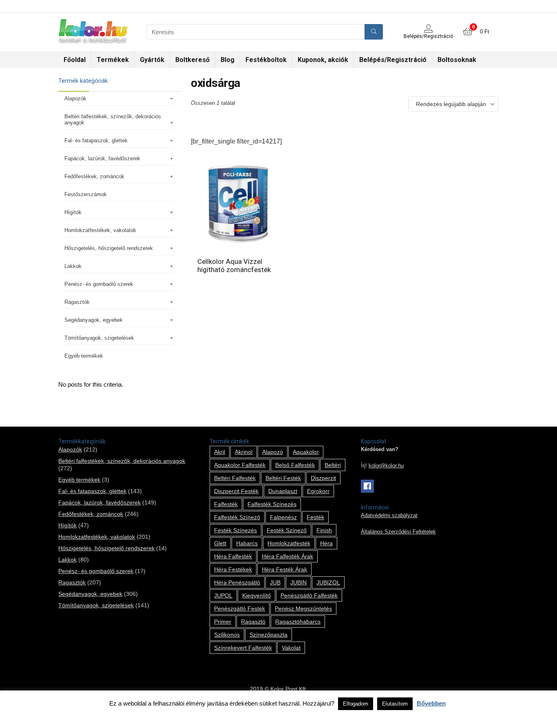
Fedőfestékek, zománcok (94, 176)
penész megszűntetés (303, 608)
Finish (324, 530)
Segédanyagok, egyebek (93, 320)
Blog (227, 60)
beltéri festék (283, 478)
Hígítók (73, 212)
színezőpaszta (268, 634)
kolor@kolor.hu (386, 466)
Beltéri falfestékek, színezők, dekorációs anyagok (112, 119)
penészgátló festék (239, 608)
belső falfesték (295, 465)
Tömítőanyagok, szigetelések (99, 338)
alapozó (272, 452)
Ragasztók (77, 302)
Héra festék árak (284, 569)
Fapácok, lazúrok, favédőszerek (102, 158)
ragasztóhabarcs (297, 621)
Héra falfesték (233, 556)
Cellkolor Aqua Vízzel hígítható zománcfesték (234, 265)
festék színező (287, 530)
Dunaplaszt (282, 491)
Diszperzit (323, 478)
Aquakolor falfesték (239, 465)
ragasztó (253, 621)
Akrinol (243, 452)
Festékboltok (266, 60)
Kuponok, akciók (323, 60)
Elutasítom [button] (395, 704)
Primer (222, 621)
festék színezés (235, 530)
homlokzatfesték (288, 543)
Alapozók (75, 98)
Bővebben (431, 703)
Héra (326, 543)
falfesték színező (237, 517)
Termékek (113, 60)
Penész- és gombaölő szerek (98, 284)
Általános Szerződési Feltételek (398, 532)
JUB (275, 582)
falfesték (226, 504)
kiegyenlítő (256, 595)
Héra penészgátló (237, 582)
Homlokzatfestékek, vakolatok (100, 230)
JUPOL (223, 595)
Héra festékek (233, 569)
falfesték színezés (272, 504)
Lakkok (73, 266)
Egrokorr (318, 491)
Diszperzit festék (236, 491)
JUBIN (298, 582)
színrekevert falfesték (243, 647)
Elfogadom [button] (355, 704)
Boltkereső (192, 60)
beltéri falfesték (235, 478)
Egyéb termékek (83, 356)
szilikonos (227, 634)
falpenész (283, 517)
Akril (219, 452)
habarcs (247, 543)
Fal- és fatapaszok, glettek (96, 140)
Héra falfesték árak (287, 556)
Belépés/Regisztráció (393, 60)
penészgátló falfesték (309, 595)
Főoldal (75, 60)
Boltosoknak (457, 60)
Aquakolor (306, 452)
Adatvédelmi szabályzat (389, 515)
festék (315, 517)
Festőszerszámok (85, 194)
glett (220, 543)
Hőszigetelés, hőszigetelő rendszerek (108, 248)
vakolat (291, 647)
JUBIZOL (328, 582)
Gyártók (152, 60)
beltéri (333, 465)
